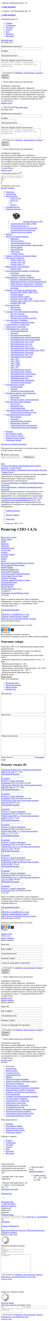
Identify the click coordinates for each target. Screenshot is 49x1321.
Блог (8, 32)
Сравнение (19, 781)
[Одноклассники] (5, 629)
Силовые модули (13, 1073)
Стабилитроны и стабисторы (17, 1101)
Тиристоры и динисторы (16, 1103)
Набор (3, 567)
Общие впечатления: (9, 736)
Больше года (11, 689)
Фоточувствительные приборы (18, 1111)
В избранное (6, 783)
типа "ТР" (14, 367)
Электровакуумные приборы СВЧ (19, 1114)
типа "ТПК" (15, 363)
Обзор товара (6, 565)
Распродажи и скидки (14, 436)
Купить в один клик (27, 1277)
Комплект (5, 569)
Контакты (10, 34)
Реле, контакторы (13, 1094)
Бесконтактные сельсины (20, 421)
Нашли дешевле (22, 617)
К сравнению (20, 812)
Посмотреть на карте (9, 1189)
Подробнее (5, 779)
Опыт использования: (10, 679)
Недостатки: (6, 715)
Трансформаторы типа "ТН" (21, 355)
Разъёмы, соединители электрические (21, 1092)
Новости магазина (11, 455)
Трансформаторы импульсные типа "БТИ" (27, 350)
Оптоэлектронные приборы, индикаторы (22, 1088)
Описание (5, 572)
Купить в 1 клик (22, 614)
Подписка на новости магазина (13, 444)
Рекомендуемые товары (15, 438)
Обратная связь (7, 1202)
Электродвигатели (13, 1075)
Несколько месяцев (13, 685)
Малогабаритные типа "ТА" (21, 346)
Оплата (9, 30)
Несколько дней (12, 683)
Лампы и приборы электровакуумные (21, 1081)
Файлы (4, 584)
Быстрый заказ (7, 40)
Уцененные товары (13, 440)
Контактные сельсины (19, 423)
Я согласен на (23, 73)
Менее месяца (11, 687)
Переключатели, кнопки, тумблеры (20, 1090)
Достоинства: (6, 693)
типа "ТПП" (15, 365)
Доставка (9, 27)
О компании (11, 25)
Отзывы (4, 578)
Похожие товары (8, 580)
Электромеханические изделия (18, 1116)
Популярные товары (14, 434)
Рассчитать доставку (28, 619)
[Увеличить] (11, 589)
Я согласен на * (23, 1275)
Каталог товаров (7, 188)
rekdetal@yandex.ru (36, 1171)
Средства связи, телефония (17, 1099)
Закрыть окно (6, 103)
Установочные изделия (15, 1107)
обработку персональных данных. (29, 73)
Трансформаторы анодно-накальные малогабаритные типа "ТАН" (25, 341)
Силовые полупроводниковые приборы (22, 1096)
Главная (9, 23)
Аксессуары (6, 576)
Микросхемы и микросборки (17, 1086)
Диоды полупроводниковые (17, 1079)
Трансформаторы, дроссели (17, 1105)
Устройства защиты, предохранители (21, 1109)
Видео (3, 587)
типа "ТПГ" (15, 361)
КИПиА (9, 1077)
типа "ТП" (14, 359)
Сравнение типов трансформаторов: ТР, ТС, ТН (20, 500)
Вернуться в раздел (9, 563)
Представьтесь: (7, 757)
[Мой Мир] (9, 629)
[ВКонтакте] (2, 629)
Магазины (10, 36)
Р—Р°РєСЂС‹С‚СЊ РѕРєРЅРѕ (35, 1217)
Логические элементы (15, 1083)
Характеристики (7, 574)
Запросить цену (22, 1317)
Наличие (4, 582)
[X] (12, 629)
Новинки (9, 432)
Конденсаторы (11, 1071)
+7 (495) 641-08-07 (8, 1204)
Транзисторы (11, 1068)
